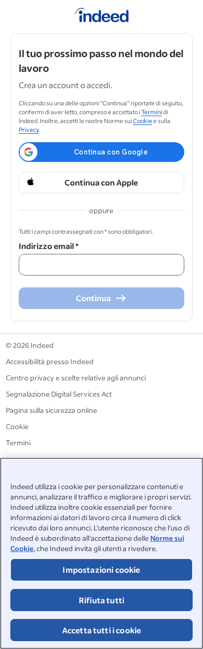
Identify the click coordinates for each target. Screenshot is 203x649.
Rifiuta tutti (101, 600)
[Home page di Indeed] (102, 17)
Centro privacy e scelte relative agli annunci (76, 377)
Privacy (28, 129)
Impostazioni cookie (101, 569)
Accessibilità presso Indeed (50, 361)
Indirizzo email (48, 246)
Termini (151, 112)
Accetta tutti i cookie (101, 630)
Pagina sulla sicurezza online (51, 410)
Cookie (142, 120)
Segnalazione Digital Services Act (59, 394)
